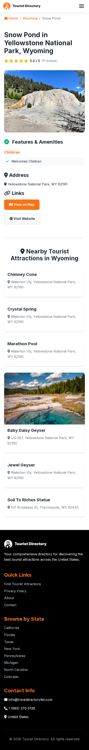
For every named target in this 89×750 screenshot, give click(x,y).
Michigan (11, 663)
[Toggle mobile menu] (81, 6)
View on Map (24, 204)
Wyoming (30, 18)
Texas (8, 642)
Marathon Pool (22, 343)
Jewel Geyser (21, 464)
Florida (9, 635)
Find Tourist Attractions (22, 584)
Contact (10, 605)
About (9, 598)
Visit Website (24, 219)
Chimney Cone (22, 274)
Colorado (11, 677)
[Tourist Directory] (22, 6)
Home (13, 18)
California (11, 628)
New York (12, 649)
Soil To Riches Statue (28, 499)
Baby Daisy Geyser (26, 430)
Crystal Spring (21, 309)
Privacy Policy (15, 591)
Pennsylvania (14, 656)
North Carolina (16, 670)
